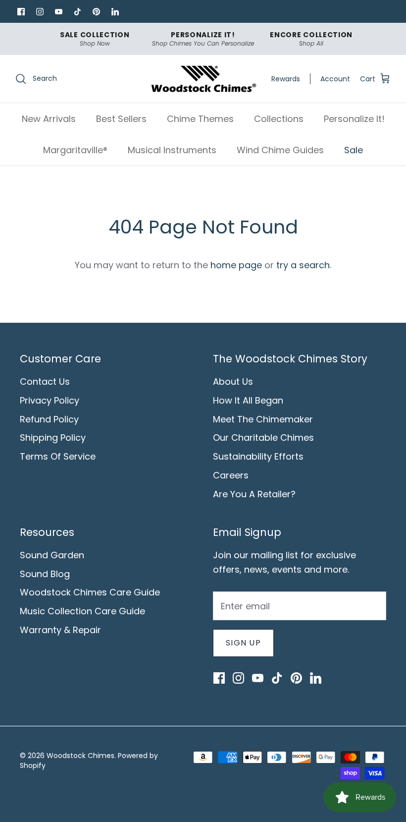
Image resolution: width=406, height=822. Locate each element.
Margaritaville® (75, 150)
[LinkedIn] (115, 11)
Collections (279, 119)
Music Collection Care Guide (82, 611)
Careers (231, 475)
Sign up (243, 642)
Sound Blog (45, 574)
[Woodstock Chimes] (203, 79)
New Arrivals (49, 119)
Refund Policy (49, 419)
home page (236, 265)
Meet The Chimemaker (263, 419)
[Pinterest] (96, 11)
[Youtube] (58, 11)
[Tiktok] (77, 11)
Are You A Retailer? (254, 494)
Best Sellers (121, 119)
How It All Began (248, 400)
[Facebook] (21, 11)
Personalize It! (354, 119)
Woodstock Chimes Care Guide (90, 592)
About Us (233, 381)
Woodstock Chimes (80, 756)
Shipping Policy (53, 437)
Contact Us (45, 381)
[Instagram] (40, 11)
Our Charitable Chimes (263, 437)
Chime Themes (200, 119)
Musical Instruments (172, 150)
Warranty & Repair (60, 630)
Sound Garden (52, 555)
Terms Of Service (58, 456)
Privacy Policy (49, 400)
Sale (353, 150)
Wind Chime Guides (280, 150)
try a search (303, 265)
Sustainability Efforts (258, 456)
